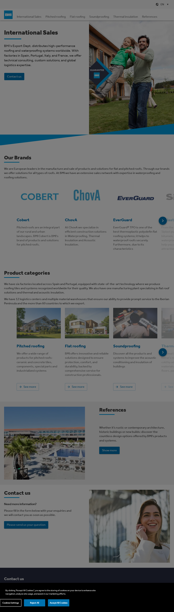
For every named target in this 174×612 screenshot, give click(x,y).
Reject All (34, 602)
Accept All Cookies (58, 602)
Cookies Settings (10, 602)
